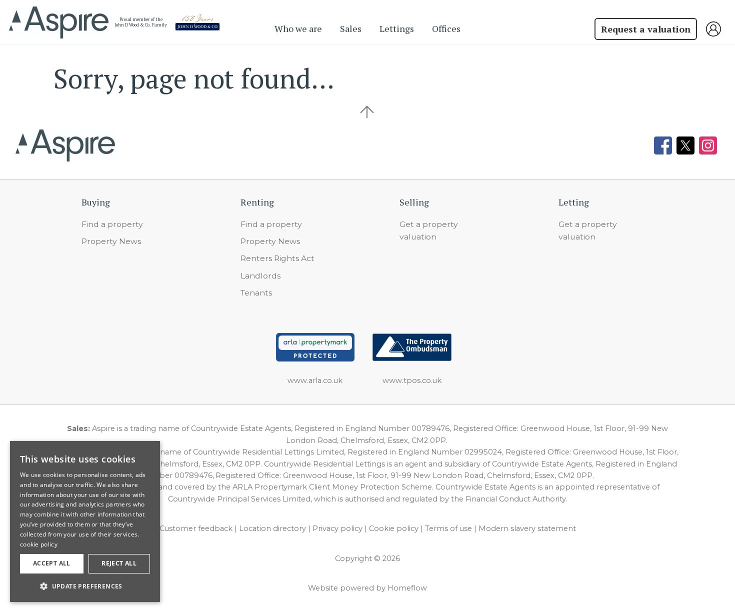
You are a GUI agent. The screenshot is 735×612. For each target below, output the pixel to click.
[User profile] (716, 29)
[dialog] (85, 521)
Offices (446, 28)
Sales (351, 28)
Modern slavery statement (527, 528)
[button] (85, 586)
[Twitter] (685, 145)
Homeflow (407, 588)
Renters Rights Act (277, 258)
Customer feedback (196, 528)
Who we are (298, 28)
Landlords (260, 275)
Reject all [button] (119, 563)
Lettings (397, 28)
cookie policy (39, 544)
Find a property (112, 224)
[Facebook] (663, 145)
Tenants (256, 293)
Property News (111, 241)
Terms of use (448, 528)
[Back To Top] (368, 112)
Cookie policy (393, 528)
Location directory (272, 528)
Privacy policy (337, 528)
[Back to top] (65, 146)
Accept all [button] (51, 563)
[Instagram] (708, 145)
